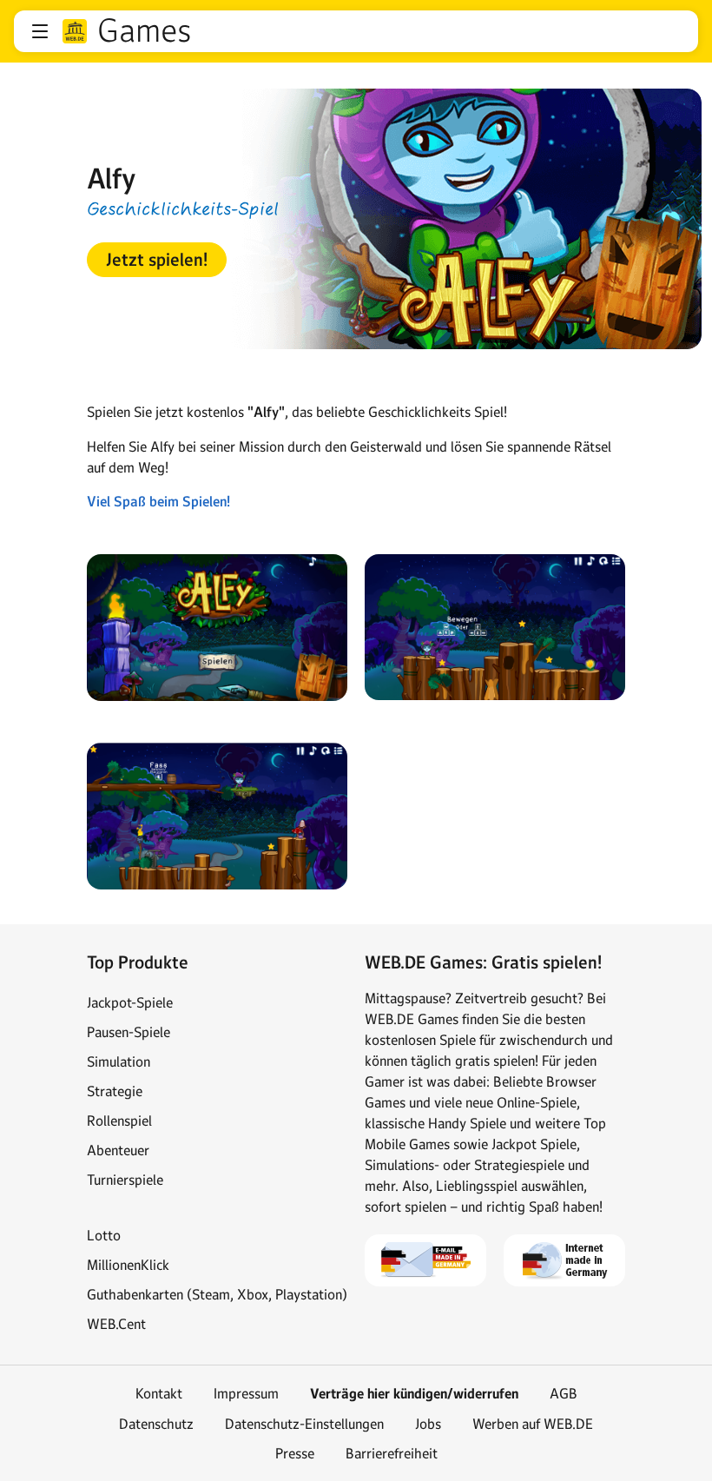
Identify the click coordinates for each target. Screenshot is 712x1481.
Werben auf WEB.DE (532, 1423)
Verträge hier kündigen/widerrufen (414, 1394)
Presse (294, 1453)
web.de (75, 31)
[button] (40, 31)
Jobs (428, 1423)
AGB (563, 1393)
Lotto (104, 1235)
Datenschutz (156, 1423)
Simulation (118, 1061)
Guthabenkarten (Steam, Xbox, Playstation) (217, 1294)
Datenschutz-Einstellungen (304, 1423)
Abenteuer (118, 1150)
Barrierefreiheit (392, 1453)
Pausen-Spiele (128, 1032)
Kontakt (158, 1393)
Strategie (114, 1091)
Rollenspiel (119, 1120)
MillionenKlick (128, 1264)
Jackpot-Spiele (130, 1002)
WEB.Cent (116, 1323)
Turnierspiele (125, 1179)
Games (144, 31)
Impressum (246, 1393)
